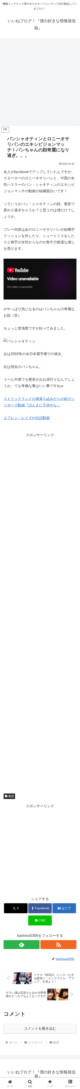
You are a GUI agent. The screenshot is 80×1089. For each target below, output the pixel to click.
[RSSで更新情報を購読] (58, 944)
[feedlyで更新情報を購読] (22, 944)
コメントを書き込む (40, 1028)
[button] (71, 743)
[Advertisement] (40, 84)
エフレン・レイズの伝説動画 (27, 418)
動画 (11, 796)
